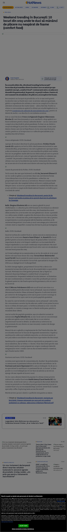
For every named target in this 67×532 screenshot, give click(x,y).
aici (60, 506)
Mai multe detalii (61, 501)
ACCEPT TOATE (23, 525)
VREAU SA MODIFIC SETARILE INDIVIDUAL (23, 529)
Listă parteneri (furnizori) (7, 521)
